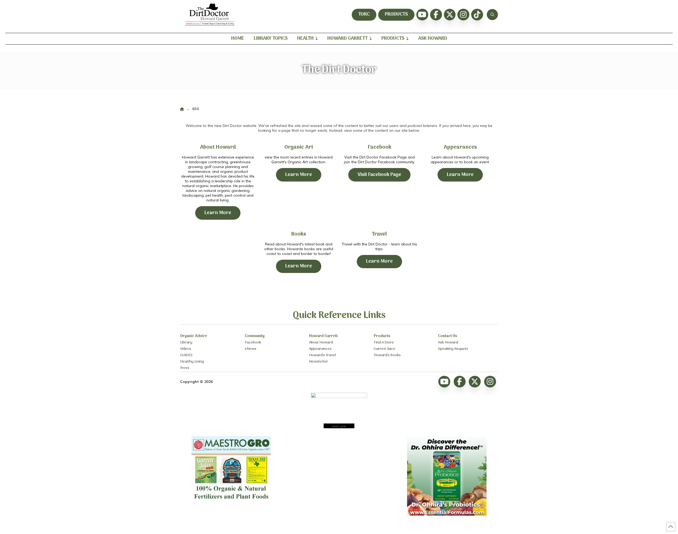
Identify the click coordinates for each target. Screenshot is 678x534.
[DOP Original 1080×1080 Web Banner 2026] (447, 514)
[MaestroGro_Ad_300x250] (231, 501)
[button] (492, 14)
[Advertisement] (339, 469)
